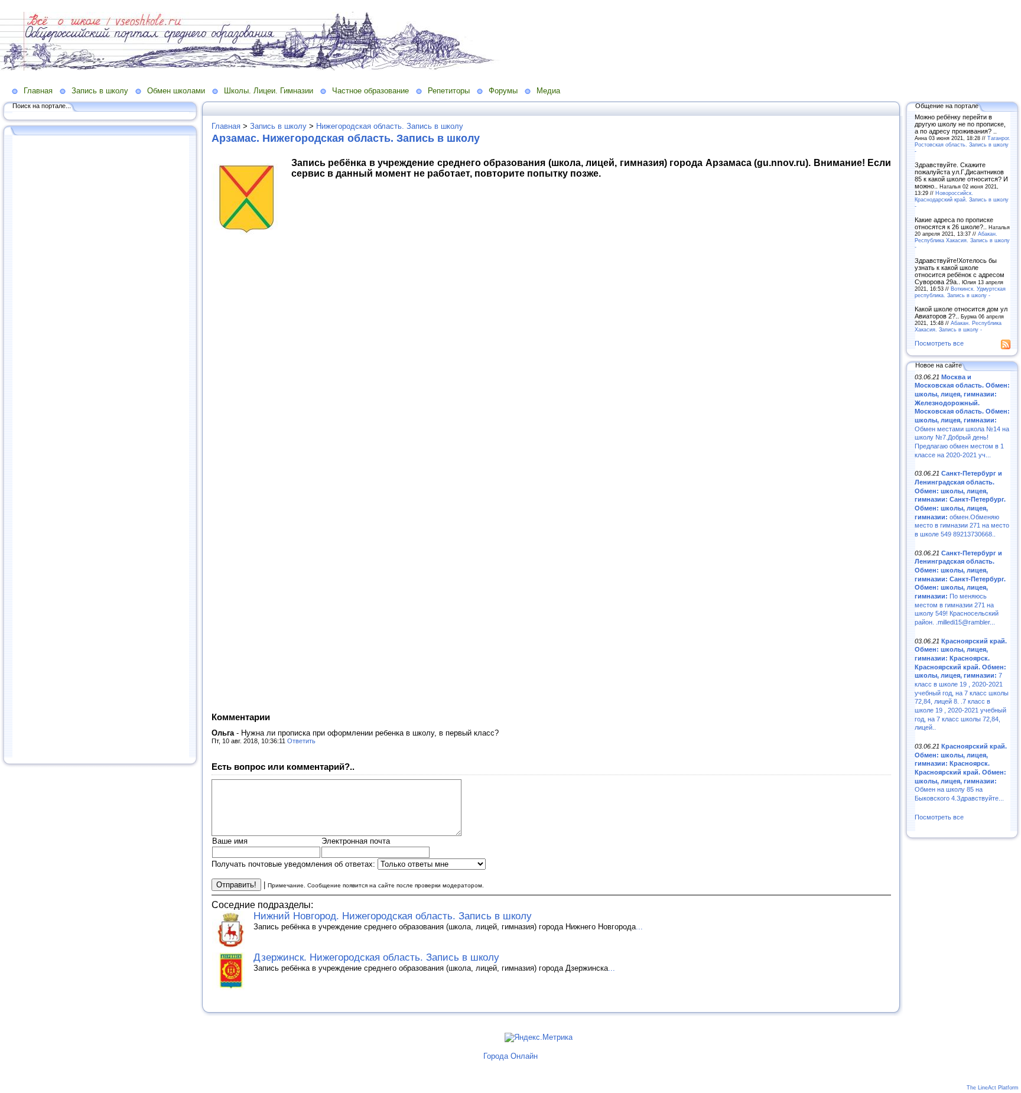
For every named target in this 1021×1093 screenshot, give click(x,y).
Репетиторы (449, 90)
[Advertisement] (100, 447)
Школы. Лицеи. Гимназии (268, 90)
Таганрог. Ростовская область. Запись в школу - (962, 144)
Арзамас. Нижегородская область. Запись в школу (346, 138)
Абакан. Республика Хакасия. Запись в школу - (962, 240)
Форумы (503, 90)
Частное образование (370, 90)
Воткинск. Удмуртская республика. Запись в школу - (960, 291)
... (639, 926)
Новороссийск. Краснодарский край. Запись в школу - (962, 199)
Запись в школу (99, 90)
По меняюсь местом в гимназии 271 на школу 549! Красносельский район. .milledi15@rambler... (960, 587)
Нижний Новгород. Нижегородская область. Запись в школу (392, 916)
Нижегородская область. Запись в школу (389, 126)
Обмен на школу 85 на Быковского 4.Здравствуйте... (961, 772)
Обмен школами (176, 90)
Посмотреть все (939, 343)
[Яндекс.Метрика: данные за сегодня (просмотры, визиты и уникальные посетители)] (539, 1037)
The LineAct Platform (993, 1088)
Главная (38, 90)
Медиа (548, 90)
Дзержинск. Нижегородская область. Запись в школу (376, 957)
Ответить (301, 740)
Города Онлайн (510, 1056)
